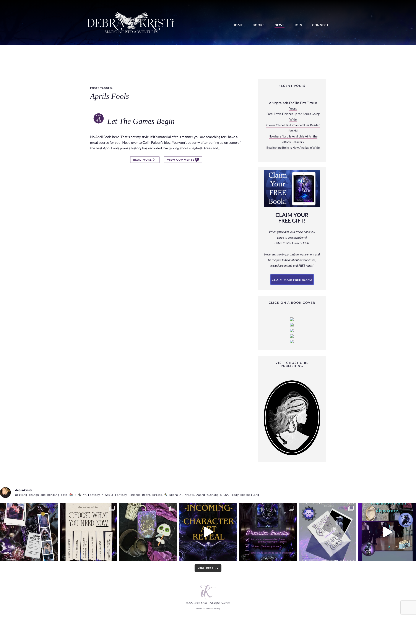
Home (237, 25)
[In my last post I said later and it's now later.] (208, 532)
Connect (320, 25)
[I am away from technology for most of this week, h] (88, 532)
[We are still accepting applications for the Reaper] (327, 532)
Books (259, 25)
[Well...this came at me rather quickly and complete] (387, 532)
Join (298, 25)
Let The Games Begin (141, 121)
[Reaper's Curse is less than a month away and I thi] (268, 532)
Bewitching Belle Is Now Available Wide (293, 148)
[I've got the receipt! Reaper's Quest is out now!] (29, 532)
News (279, 25)
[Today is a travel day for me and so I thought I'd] (148, 532)
